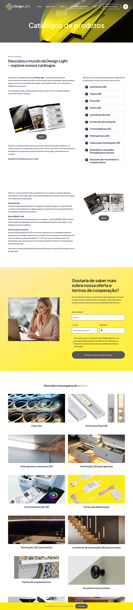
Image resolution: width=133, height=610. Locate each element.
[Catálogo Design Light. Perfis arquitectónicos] (104, 192)
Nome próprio (78, 312)
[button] (104, 87)
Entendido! (81, 606)
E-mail (75, 325)
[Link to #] (125, 6)
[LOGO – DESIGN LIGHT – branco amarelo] (18, 4)
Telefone (103, 325)
